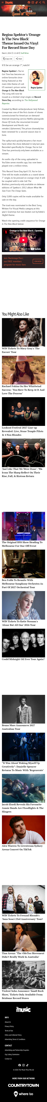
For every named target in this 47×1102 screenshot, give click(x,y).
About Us (8, 1022)
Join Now (37, 261)
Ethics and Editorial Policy (13, 1035)
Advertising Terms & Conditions (15, 1039)
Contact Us (8, 1059)
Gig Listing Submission (12, 1054)
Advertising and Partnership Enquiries (17, 1050)
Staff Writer (25, 53)
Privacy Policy (9, 1026)
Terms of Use (9, 1031)
